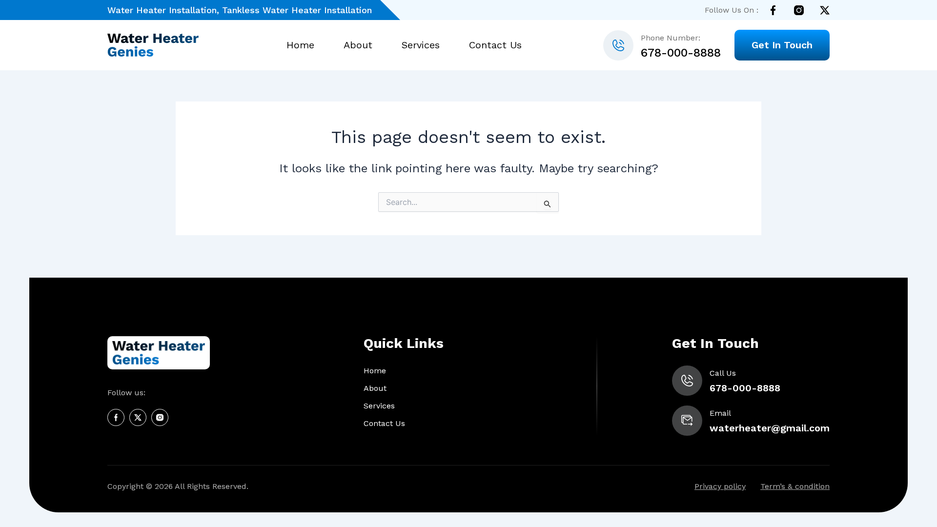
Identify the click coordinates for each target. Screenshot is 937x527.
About (358, 45)
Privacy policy (720, 486)
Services (421, 45)
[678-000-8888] (618, 45)
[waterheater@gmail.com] (687, 420)
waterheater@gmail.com (770, 428)
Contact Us (495, 45)
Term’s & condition (795, 486)
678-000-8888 (681, 53)
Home (300, 45)
